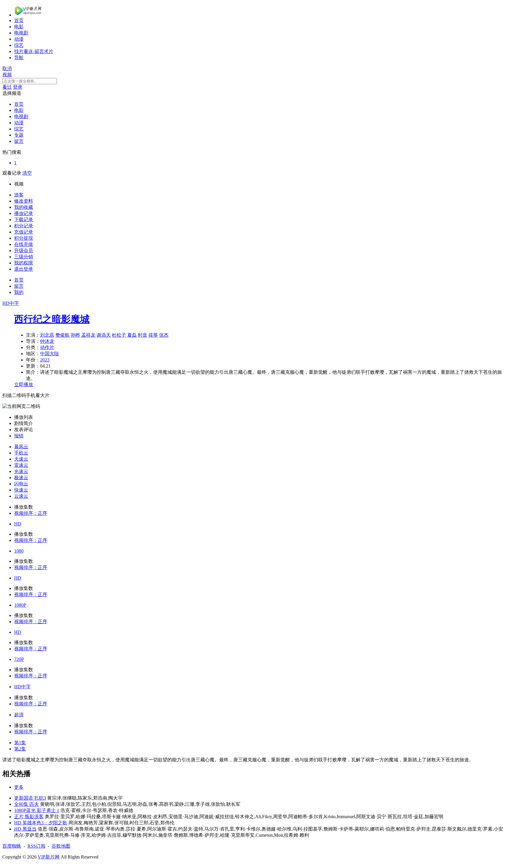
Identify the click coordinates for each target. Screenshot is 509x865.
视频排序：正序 (30, 513)
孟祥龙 (88, 335)
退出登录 (23, 269)
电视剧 (21, 32)
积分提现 (23, 238)
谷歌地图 (61, 846)
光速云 (21, 471)
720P (19, 659)
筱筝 (153, 335)
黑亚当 (29, 828)
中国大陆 (49, 353)
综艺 (19, 45)
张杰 (163, 335)
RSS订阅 (36, 846)
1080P (20, 605)
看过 (7, 87)
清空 (27, 173)
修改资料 (23, 201)
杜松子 (119, 335)
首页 (19, 20)
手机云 (21, 452)
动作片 (47, 347)
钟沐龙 (47, 341)
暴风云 (21, 446)
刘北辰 (47, 335)
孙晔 (75, 335)
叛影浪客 (34, 816)
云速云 (21, 496)
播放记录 (23, 213)
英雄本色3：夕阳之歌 (44, 822)
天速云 (21, 459)
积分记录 (23, 225)
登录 (17, 87)
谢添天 (104, 335)
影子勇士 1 (48, 810)
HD (17, 523)
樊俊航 (62, 335)
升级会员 (23, 250)
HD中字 (22, 686)
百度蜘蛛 (11, 846)
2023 (44, 359)
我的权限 (23, 262)
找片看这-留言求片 (33, 51)
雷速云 (21, 465)
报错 (19, 435)
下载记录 (23, 219)
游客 (19, 194)
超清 (19, 714)
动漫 (19, 39)
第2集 (20, 748)
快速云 (21, 489)
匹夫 (34, 804)
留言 (19, 141)
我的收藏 (23, 207)
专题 (19, 135)
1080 (19, 550)
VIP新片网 (49, 856)
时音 (142, 335)
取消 (7, 68)
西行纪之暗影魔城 (52, 319)
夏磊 (132, 335)
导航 (19, 57)
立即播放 (23, 384)
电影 (19, 26)
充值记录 (23, 231)
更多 (19, 787)
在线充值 (23, 244)
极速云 (21, 477)
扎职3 (40, 798)
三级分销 (23, 256)
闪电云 (21, 483)
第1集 (20, 742)
